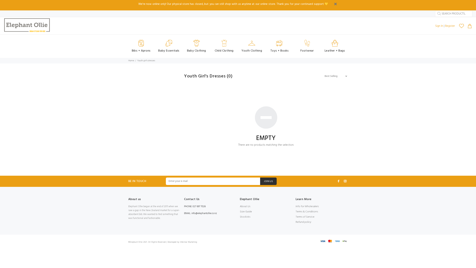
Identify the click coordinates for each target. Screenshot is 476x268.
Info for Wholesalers (307, 206)
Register (450, 26)
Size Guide (246, 212)
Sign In (439, 26)
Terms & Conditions (307, 212)
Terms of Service (305, 217)
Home (131, 61)
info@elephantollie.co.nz (204, 213)
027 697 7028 (199, 206)
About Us (245, 206)
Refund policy (303, 222)
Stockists (245, 217)
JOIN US (268, 181)
